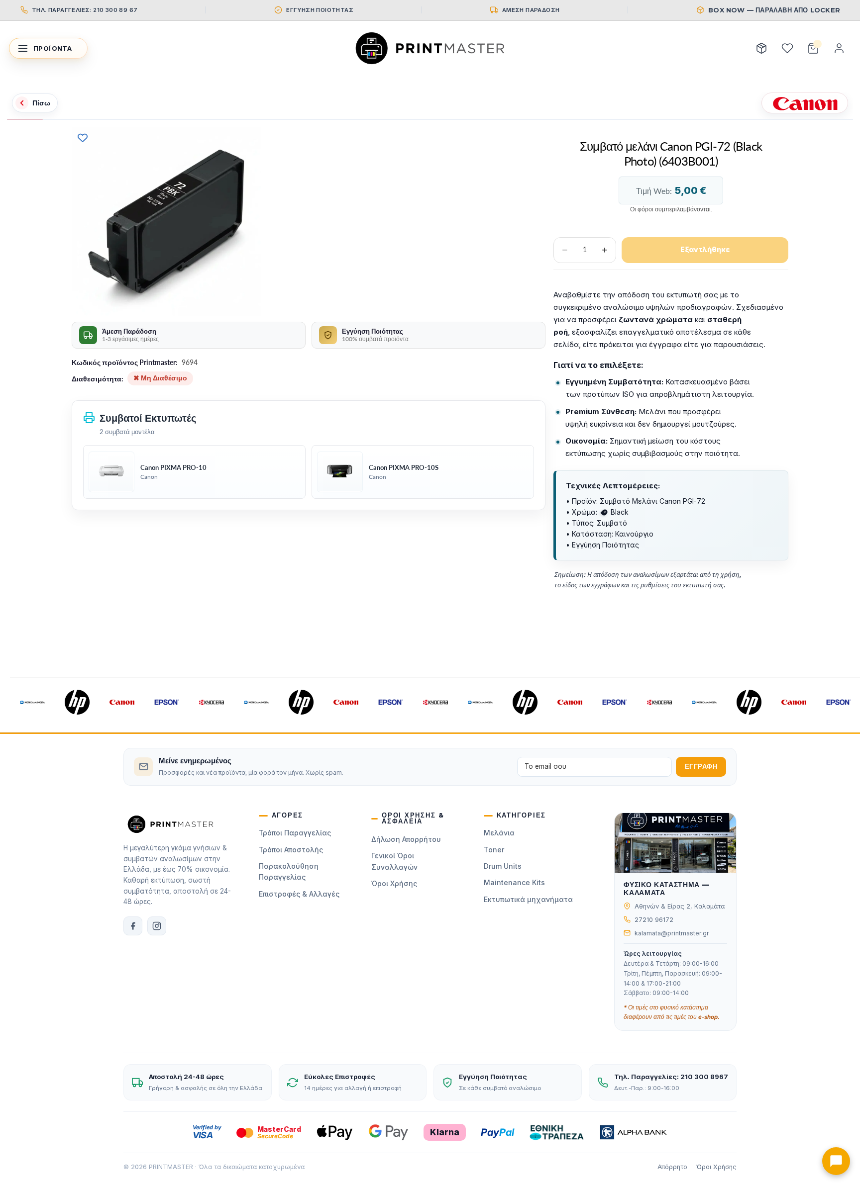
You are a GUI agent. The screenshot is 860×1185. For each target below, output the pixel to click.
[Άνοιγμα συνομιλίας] (836, 1161)
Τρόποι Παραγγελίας (295, 832)
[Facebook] (132, 925)
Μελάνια (499, 832)
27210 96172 (654, 919)
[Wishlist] (787, 48)
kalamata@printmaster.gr (672, 933)
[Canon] (804, 102)
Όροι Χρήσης (394, 883)
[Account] (839, 48)
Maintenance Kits (514, 882)
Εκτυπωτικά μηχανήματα (528, 899)
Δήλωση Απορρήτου (406, 839)
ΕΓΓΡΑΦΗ (701, 766)
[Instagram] (156, 925)
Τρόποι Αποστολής (291, 849)
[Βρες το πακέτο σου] (761, 48)
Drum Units (503, 866)
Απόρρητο (672, 1167)
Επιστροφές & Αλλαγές (299, 894)
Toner (494, 849)
